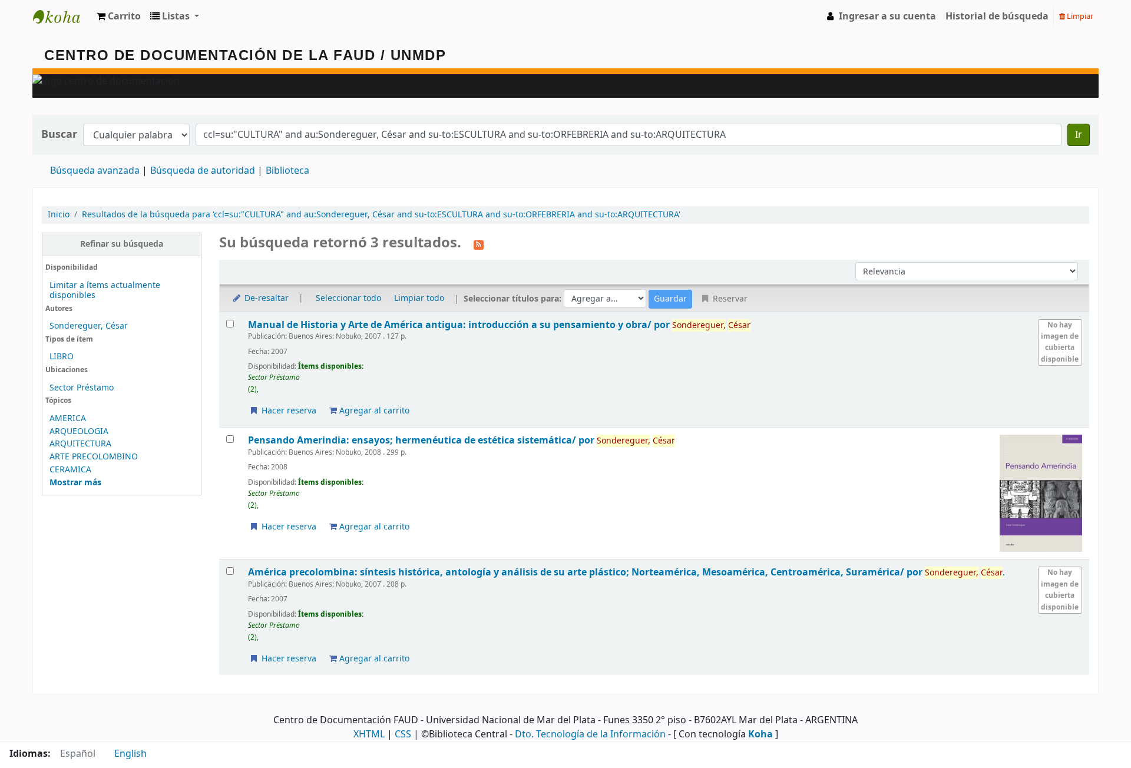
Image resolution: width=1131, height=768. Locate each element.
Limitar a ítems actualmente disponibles (104, 290)
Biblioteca (287, 171)
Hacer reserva (287, 411)
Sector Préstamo (81, 388)
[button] (118, 16)
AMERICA (67, 418)
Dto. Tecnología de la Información (590, 734)
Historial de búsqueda (997, 16)
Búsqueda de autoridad (202, 171)
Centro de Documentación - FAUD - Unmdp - (62, 16)
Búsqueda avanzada (95, 171)
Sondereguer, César (88, 326)
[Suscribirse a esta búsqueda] (478, 244)
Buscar (59, 135)
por (460, 325)
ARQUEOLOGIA (78, 431)
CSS (403, 734)
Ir (1078, 135)
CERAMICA (70, 470)
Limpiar (1079, 16)
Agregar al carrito (373, 411)
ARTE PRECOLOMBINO (93, 457)
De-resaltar (265, 298)
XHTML (369, 734)
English (130, 754)
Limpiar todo (419, 298)
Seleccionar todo (348, 298)
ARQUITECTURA (80, 444)
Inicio (59, 214)
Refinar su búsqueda (121, 244)
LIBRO (61, 356)
